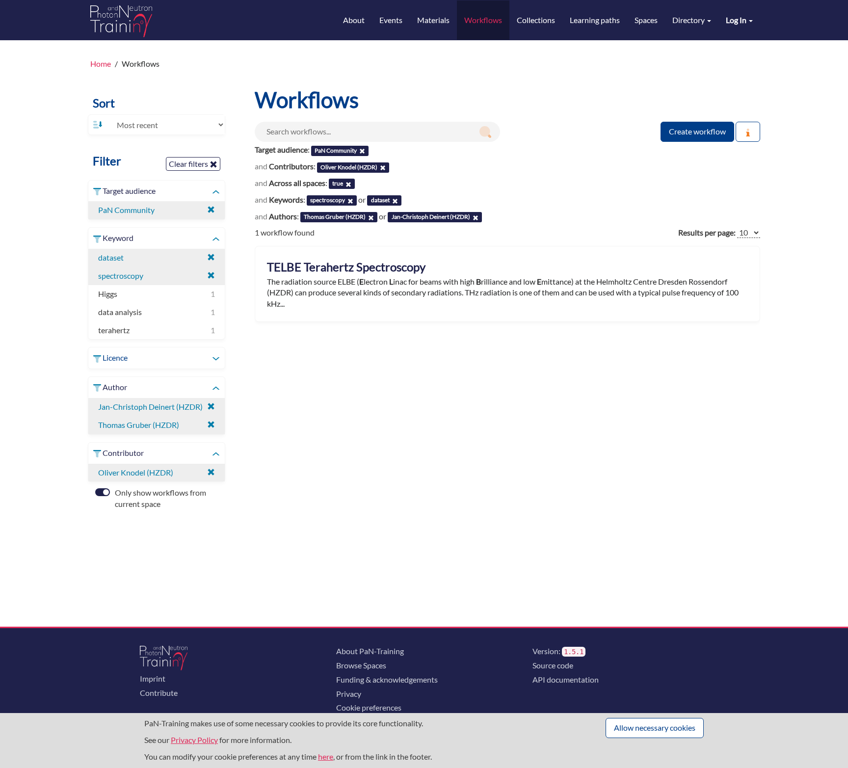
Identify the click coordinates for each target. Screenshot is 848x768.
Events (390, 20)
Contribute (159, 692)
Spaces (646, 20)
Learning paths (595, 20)
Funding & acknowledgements (387, 679)
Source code (552, 665)
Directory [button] (689, 20)
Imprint (152, 678)
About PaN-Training (370, 651)
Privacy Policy (194, 739)
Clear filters (189, 163)
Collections (536, 20)
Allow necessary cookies (654, 727)
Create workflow (697, 131)
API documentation (565, 679)
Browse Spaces (361, 665)
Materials (433, 20)
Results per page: (707, 232)
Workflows (483, 20)
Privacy (348, 693)
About (354, 20)
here (325, 756)
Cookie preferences (368, 707)
